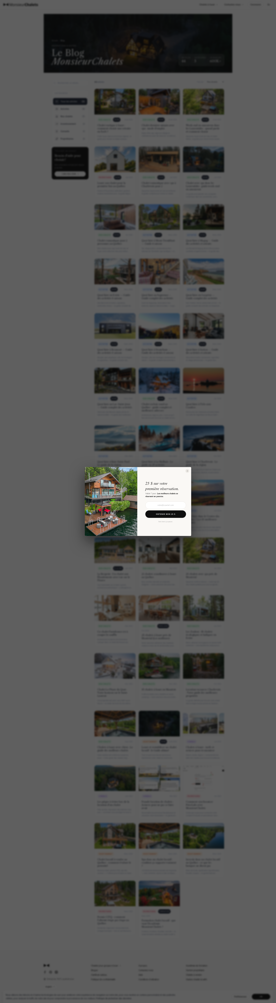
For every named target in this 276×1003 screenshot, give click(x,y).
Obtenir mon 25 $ (165, 514)
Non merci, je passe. (165, 521)
